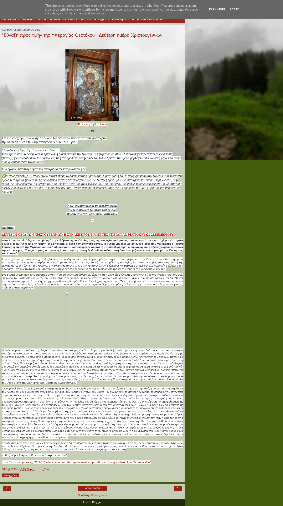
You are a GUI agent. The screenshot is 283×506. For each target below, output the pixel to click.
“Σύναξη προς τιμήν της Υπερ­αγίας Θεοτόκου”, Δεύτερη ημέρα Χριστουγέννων (82, 35)
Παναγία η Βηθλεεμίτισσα (92, 124)
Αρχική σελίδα (92, 488)
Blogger (96, 502)
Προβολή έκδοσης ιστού (92, 495)
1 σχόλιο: (43, 469)
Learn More (217, 9)
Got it (234, 9)
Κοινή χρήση (10, 475)
